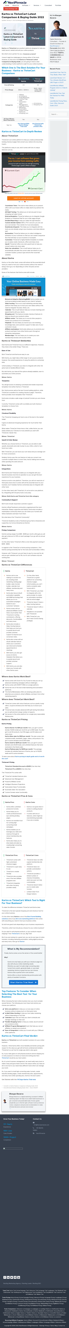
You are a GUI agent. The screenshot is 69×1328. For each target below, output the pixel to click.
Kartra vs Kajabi (15, 1313)
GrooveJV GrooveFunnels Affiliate (43, 1320)
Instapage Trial (43, 1290)
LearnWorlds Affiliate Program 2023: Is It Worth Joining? (58, 88)
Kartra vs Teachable (37, 1313)
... (10, 1108)
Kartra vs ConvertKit (50, 1313)
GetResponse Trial (19, 1292)
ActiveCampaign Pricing (26, 1297)
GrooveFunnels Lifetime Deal (36, 1301)
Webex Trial (40, 1294)
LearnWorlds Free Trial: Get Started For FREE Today (57, 95)
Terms (52, 1325)
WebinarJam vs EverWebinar (25, 1315)
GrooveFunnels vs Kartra (31, 1311)
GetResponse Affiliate (24, 1322)
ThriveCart (15, 934)
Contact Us (61, 1325)
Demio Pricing (50, 1301)
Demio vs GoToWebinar (42, 1317)
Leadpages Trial (52, 1290)
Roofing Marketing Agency (12, 1283)
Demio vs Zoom (29, 1317)
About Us (15, 5)
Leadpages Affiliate (37, 1322)
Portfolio (58, 5)
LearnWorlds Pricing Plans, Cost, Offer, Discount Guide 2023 (58, 103)
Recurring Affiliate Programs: (14, 1320)
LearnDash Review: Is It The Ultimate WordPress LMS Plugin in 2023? (58, 80)
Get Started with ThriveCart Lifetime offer (38, 125)
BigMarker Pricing (58, 1303)
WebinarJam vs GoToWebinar (56, 1315)
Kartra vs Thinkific (26, 1313)
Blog (56, 1325)
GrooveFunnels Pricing (44, 1299)
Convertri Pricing (22, 1301)
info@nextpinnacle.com (41, 1125)
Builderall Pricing (7, 1299)
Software (25, 5)
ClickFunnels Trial (8, 1292)
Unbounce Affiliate (61, 1322)
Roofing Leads (26, 1283)
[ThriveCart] (38, 79)
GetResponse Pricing (31, 1299)
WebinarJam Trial (30, 1292)
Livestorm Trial (61, 1292)
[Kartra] (23, 79)
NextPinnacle (54, 46)
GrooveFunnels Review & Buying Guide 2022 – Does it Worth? (21, 1087)
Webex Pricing (47, 1305)
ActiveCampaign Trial (22, 1290)
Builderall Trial (62, 1290)
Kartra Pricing (14, 1297)
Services (36, 5)
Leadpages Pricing (61, 1297)
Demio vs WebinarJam (40, 1315)
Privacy (47, 1325)
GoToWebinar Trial (31, 1294)
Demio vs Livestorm (55, 1317)
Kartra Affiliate (28, 1320)
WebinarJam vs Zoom (10, 1315)
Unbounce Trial (33, 1290)
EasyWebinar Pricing (34, 1303)
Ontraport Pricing (12, 1301)
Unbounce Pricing (39, 1297)
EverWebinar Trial (40, 1292)
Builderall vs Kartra (17, 1311)
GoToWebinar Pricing (36, 1305)
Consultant (48, 5)
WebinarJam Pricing (60, 1301)
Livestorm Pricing (23, 1303)
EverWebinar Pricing (11, 1303)
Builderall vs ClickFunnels (46, 1311)
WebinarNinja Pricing (46, 1303)
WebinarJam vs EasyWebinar (16, 1317)
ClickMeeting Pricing (24, 1305)
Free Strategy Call (11, 9)
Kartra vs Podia (61, 1313)
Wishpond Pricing (56, 1299)
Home (7, 5)
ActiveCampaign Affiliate (10, 1322)
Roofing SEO (37, 1283)
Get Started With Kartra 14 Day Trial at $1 (23, 125)
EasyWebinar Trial (51, 1292)
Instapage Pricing (50, 1297)
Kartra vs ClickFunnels (52, 1309)
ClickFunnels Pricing (18, 1299)
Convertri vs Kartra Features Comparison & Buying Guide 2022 (21, 1086)
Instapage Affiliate (49, 1322)
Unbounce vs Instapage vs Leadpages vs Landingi (30, 1309)
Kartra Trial (13, 1290)
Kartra (22, 941)
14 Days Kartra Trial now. (26, 1080)
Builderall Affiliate (58, 1320)
